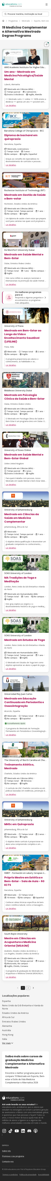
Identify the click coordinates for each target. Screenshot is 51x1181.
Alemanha (7, 1025)
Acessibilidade (43, 1174)
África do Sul (8, 1017)
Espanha (6, 1001)
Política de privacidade (27, 1174)
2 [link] (28, 988)
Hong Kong (7, 1034)
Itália (4, 1039)
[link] (33, 988)
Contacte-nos (8, 1161)
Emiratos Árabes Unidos (14, 1021)
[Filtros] (46, 44)
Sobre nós (6, 1151)
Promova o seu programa (13, 1156)
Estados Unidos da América (15, 1013)
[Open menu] (46, 4)
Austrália (6, 1030)
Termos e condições (10, 1174)
